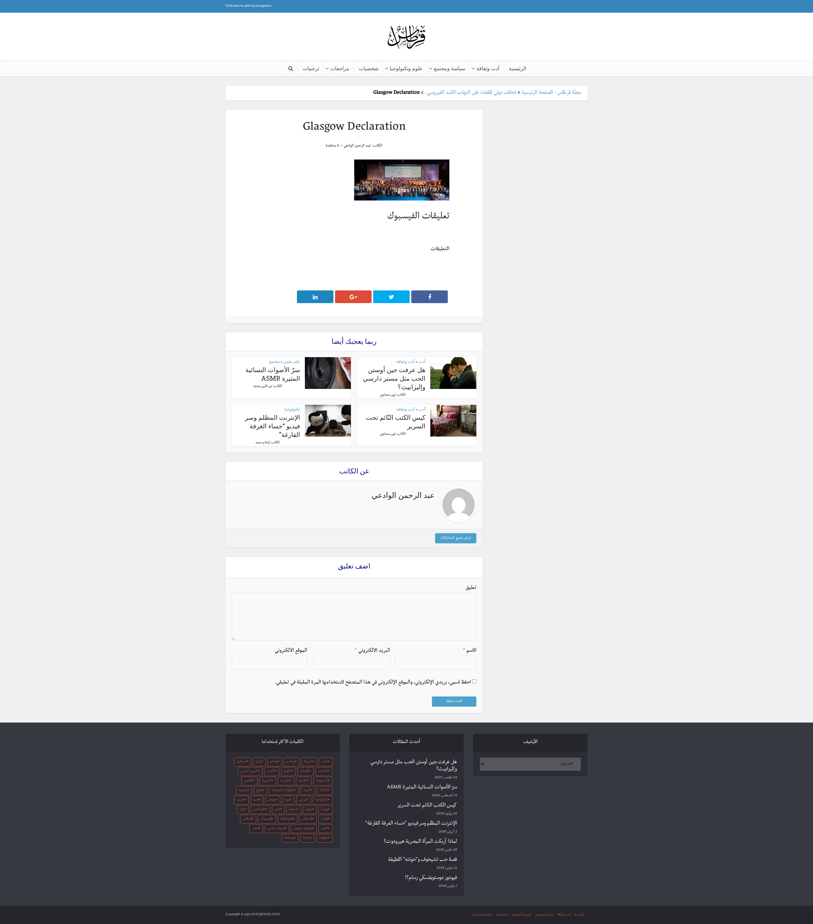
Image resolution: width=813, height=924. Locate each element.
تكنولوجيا (292, 409)
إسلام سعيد (262, 443)
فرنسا (324, 819)
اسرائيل (241, 762)
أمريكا (308, 762)
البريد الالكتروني (372, 651)
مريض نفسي (275, 828)
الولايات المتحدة (283, 790)
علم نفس (292, 361)
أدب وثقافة (487, 68)
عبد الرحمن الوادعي (357, 146)
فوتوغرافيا (286, 819)
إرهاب (290, 762)
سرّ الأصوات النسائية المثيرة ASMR (272, 373)
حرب (240, 800)
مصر (255, 828)
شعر (277, 809)
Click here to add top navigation (248, 6)
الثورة (287, 771)
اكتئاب (323, 771)
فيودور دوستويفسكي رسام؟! (431, 878)
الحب (270, 771)
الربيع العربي (249, 771)
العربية (266, 781)
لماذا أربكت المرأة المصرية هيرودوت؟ (420, 842)
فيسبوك (266, 819)
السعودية (322, 781)
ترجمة (243, 790)
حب (256, 800)
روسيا (324, 809)
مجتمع (274, 361)
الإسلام (304, 771)
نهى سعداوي (388, 395)
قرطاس (247, 819)
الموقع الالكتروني (291, 651)
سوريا (309, 809)
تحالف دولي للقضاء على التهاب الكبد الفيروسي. (470, 93)
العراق (303, 781)
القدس (248, 781)
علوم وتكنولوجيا (406, 68)
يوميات (289, 838)
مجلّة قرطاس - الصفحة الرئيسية (551, 93)
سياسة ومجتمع (449, 68)
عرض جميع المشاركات (455, 538)
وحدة (306, 838)
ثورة (287, 800)
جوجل (272, 800)
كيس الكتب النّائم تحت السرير (427, 806)
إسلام (273, 762)
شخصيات (369, 68)
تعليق (471, 588)
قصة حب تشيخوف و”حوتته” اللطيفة (422, 860)
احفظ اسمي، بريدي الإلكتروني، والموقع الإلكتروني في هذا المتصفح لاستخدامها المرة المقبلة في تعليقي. (372, 683)
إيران (258, 762)
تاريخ (259, 790)
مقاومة (323, 838)
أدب (422, 361)
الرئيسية (517, 68)
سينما (293, 809)
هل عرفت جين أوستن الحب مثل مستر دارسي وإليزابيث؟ (394, 378)
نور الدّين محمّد (262, 386)
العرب (284, 781)
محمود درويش (302, 828)
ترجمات (311, 68)
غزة (242, 809)
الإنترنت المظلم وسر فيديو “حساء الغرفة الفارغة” (272, 425)
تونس (302, 800)
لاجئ (324, 828)
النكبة (323, 790)
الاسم (469, 651)
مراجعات (339, 68)
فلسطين (307, 819)
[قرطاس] (406, 37)
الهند (306, 790)
